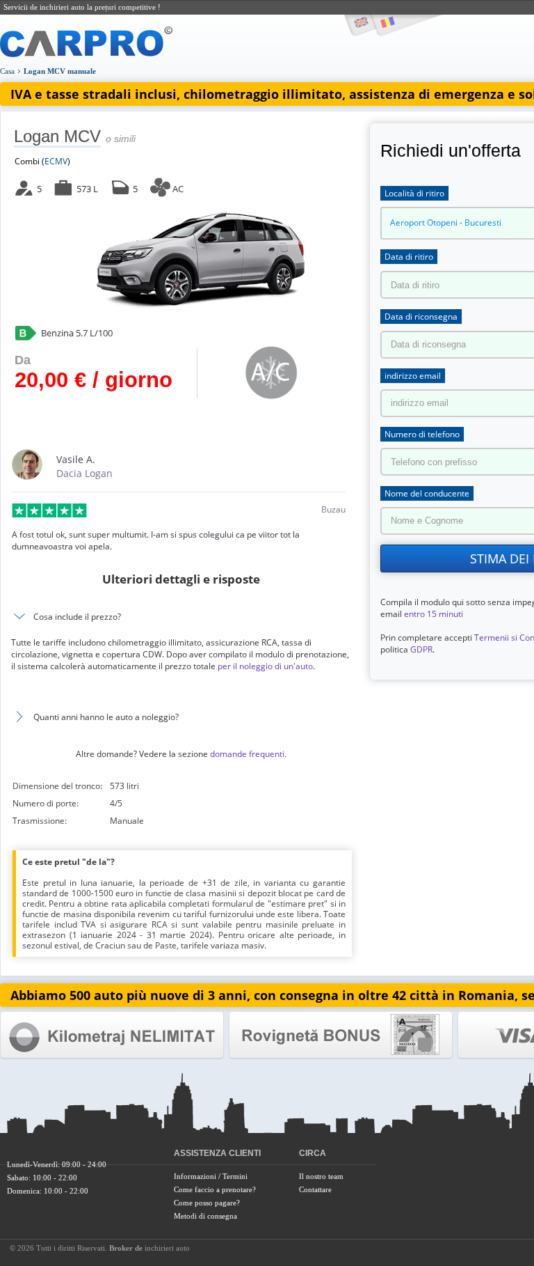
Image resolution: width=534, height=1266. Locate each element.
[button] (180, 717)
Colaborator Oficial (341, 1035)
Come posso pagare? (207, 1202)
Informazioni (195, 1176)
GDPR (421, 649)
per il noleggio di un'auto (265, 666)
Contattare (315, 1189)
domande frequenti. (248, 754)
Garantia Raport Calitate (112, 1035)
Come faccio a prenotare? (215, 1189)
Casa (7, 71)
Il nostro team (321, 1176)
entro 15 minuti (433, 614)
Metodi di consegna (205, 1216)
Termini (235, 1176)
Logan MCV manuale (60, 71)
